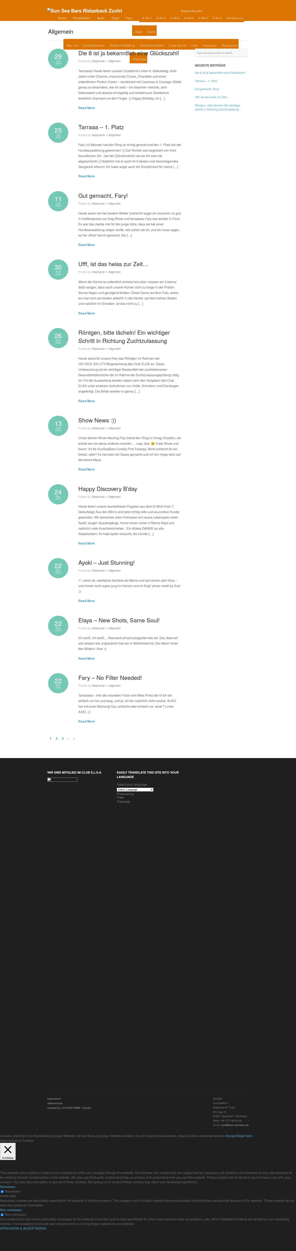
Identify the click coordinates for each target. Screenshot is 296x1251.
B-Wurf (161, 18)
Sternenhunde (144, 25)
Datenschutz (230, 45)
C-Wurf (175, 18)
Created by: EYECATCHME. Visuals (69, 1108)
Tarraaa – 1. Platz (101, 127)
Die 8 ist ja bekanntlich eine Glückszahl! (128, 53)
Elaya (115, 18)
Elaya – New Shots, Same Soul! (119, 620)
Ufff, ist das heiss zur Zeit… (113, 263)
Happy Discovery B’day (107, 488)
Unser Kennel (177, 45)
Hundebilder (81, 18)
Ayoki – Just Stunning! (106, 562)
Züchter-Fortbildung (122, 45)
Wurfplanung (235, 18)
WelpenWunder (191, 11)
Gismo (151, 31)
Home (62, 18)
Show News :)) (97, 420)
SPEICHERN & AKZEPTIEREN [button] (23, 1228)
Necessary (12, 1191)
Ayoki (101, 18)
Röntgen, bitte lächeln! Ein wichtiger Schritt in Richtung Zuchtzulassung (124, 336)
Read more (244, 1135)
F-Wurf (217, 18)
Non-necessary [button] (11, 1209)
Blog (167, 32)
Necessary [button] (7, 1186)
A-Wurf (146, 18)
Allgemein (115, 61)
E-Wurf (203, 18)
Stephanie (98, 61)
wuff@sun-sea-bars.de (235, 1125)
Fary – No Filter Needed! (110, 677)
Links (194, 45)
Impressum (210, 45)
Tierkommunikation (152, 45)
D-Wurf (189, 18)
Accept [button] (231, 1135)
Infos (151, 38)
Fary (129, 18)
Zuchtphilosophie (94, 45)
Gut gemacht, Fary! (103, 195)
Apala (139, 31)
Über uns (72, 45)
